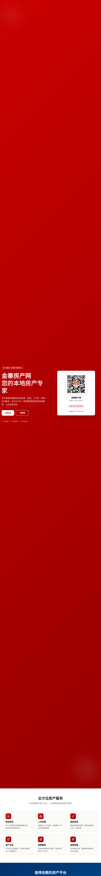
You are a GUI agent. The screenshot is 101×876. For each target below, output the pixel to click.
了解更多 (22, 413)
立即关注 (8, 413)
